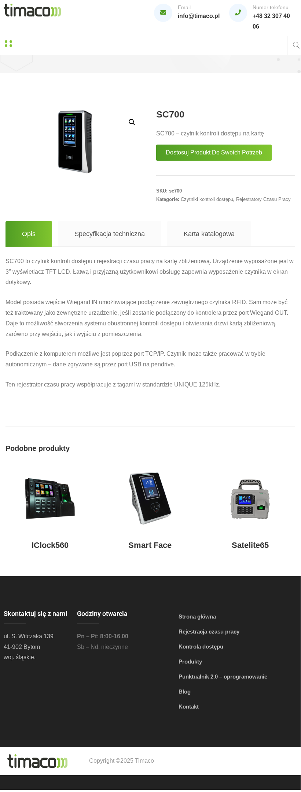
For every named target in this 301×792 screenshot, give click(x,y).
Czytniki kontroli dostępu (207, 199)
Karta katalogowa (209, 234)
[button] (132, 122)
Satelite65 (250, 545)
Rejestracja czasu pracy (209, 631)
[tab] (28, 234)
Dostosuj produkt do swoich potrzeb (214, 152)
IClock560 (50, 545)
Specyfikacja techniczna (109, 234)
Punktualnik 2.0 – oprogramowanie (223, 676)
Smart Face (150, 545)
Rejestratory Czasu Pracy (263, 199)
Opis (29, 234)
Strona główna (197, 616)
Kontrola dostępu (201, 646)
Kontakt (189, 706)
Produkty (190, 661)
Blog (185, 691)
